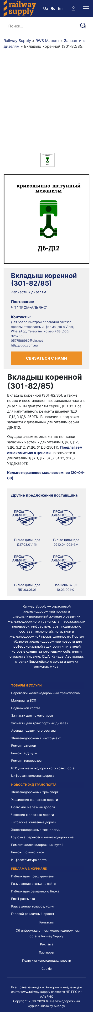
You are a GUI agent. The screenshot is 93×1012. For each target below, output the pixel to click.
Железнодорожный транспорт (34, 792)
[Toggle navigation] (86, 8)
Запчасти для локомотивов (32, 715)
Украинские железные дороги (34, 800)
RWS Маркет (47, 40)
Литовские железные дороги (33, 822)
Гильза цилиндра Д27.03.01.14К (27, 542)
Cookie (46, 968)
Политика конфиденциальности (46, 960)
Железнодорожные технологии (36, 830)
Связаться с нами (46, 358)
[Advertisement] (46, 103)
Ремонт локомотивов (27, 852)
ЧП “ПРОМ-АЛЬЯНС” (29, 307)
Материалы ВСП (23, 700)
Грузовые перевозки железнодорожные (42, 837)
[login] (73, 8)
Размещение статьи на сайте (33, 884)
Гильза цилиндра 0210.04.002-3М (66, 542)
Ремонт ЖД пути (24, 753)
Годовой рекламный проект (32, 914)
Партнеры (46, 952)
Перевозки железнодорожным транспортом (45, 693)
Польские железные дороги (33, 807)
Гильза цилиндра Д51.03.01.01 (27, 587)
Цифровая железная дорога (32, 775)
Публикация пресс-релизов (32, 876)
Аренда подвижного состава (33, 730)
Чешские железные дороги (32, 815)
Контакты (46, 922)
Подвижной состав (25, 708)
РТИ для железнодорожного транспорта (42, 768)
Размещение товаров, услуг (32, 906)
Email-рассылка (23, 899)
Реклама (46, 944)
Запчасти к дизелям (28, 292)
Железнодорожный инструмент (36, 738)
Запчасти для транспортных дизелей (39, 723)
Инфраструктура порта (28, 860)
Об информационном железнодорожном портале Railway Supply (48, 933)
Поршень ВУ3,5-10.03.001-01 (66, 587)
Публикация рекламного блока (35, 891)
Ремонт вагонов (23, 745)
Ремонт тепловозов (26, 760)
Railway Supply (17, 40)
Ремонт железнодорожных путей (37, 845)
